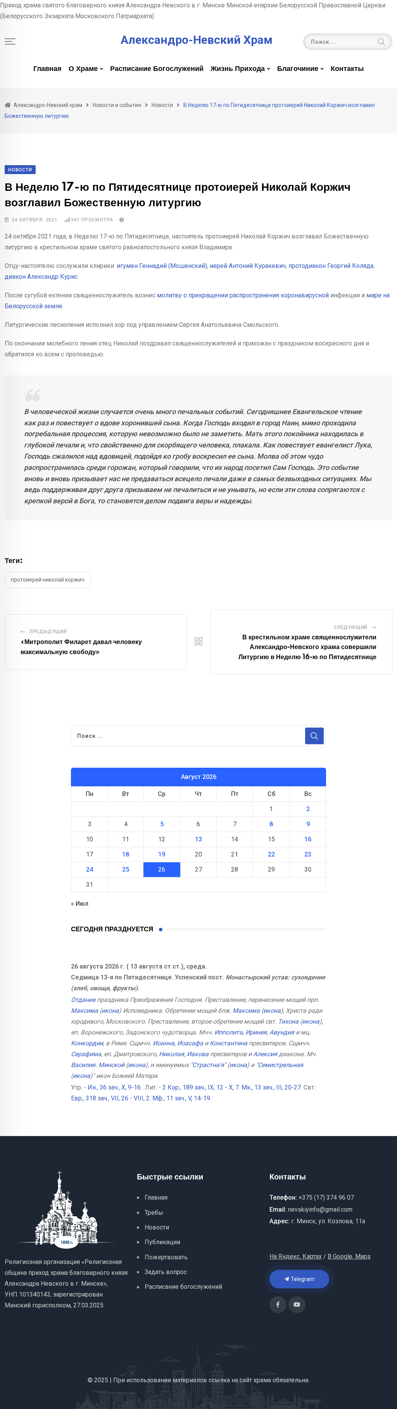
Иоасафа (190, 1043)
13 (198, 839)
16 (307, 839)
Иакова (198, 1054)
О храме (83, 69)
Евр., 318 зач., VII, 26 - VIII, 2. (111, 1098)
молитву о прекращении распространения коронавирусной (243, 295)
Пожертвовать (166, 1257)
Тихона (288, 1021)
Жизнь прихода (238, 69)
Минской (111, 1065)
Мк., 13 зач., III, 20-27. (272, 1087)
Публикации (162, 1242)
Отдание (83, 999)
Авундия (281, 1032)
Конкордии (87, 1043)
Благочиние (297, 69)
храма (262, 1380)
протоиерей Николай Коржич (48, 580)
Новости (157, 1227)
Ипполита (228, 1032)
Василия (83, 1065)
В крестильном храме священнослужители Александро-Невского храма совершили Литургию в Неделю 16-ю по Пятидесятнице (307, 647)
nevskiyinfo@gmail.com (320, 1209)
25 (125, 869)
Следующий (351, 627)
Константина (228, 1043)
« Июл (79, 903)
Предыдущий (48, 631)
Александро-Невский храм (197, 40)
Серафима (86, 1054)
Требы (154, 1212)
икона (110, 1010)
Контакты (347, 69)
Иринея (256, 1032)
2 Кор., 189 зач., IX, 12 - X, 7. (201, 1087)
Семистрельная (280, 1065)
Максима (84, 1010)
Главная (47, 69)
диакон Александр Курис (41, 276)
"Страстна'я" (208, 1065)
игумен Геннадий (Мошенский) (162, 265)
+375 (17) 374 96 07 (326, 1197)
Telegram (302, 1279)
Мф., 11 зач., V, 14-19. (181, 1098)
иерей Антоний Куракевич (248, 265)
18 (125, 854)
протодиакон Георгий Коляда (330, 265)
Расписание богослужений (157, 69)
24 (89, 869)
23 (307, 854)
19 (161, 854)
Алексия (265, 1054)
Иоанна (163, 1043)
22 (271, 854)
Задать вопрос (166, 1272)
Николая (171, 1054)
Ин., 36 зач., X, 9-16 (114, 1087)
